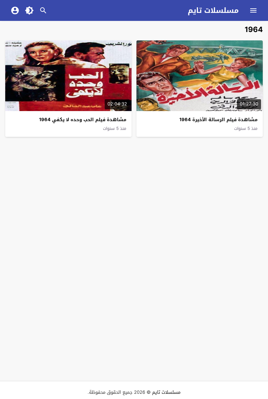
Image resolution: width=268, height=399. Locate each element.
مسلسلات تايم (213, 10)
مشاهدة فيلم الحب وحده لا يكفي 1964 (82, 119)
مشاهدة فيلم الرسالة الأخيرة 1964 (218, 119)
